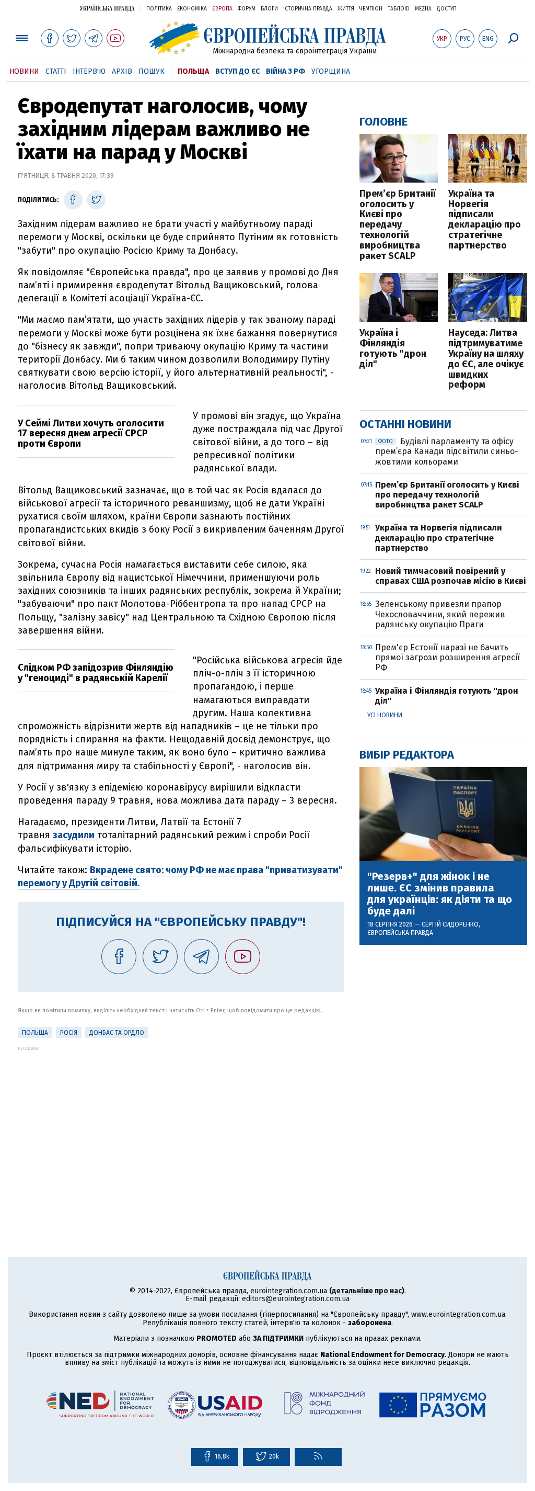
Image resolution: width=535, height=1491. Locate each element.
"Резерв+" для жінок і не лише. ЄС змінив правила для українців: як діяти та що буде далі (439, 894)
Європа (222, 9)
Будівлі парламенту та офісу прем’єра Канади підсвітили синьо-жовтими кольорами (446, 451)
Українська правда (107, 8)
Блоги (269, 9)
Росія (68, 1032)
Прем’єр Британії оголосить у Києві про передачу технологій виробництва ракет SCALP (397, 225)
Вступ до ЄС (237, 71)
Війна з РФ (285, 71)
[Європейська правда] (268, 37)
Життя (346, 9)
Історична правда (307, 9)
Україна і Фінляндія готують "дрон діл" (392, 348)
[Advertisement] (181, 1124)
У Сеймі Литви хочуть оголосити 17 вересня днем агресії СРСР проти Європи (91, 433)
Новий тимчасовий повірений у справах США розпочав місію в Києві (450, 576)
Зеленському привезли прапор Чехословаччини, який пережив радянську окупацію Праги (440, 614)
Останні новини (405, 424)
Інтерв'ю (89, 71)
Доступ (447, 9)
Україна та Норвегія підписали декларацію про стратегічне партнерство (484, 220)
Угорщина (330, 71)
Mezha (423, 9)
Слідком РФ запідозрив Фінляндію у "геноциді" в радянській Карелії (95, 673)
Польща (193, 71)
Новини (24, 71)
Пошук (151, 71)
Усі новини (384, 715)
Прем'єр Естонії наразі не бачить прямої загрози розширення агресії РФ (447, 657)
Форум (246, 9)
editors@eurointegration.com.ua (296, 1298)
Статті (55, 71)
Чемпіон (370, 9)
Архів (122, 71)
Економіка (192, 9)
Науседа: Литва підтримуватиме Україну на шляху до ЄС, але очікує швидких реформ (486, 359)
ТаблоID (399, 9)
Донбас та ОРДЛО (116, 1032)
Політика (159, 9)
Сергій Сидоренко (450, 924)
